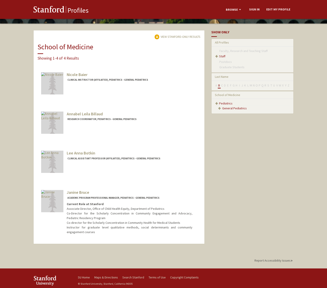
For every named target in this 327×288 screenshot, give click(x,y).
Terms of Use (157, 277)
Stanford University (52, 280)
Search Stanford (133, 277)
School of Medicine (227, 95)
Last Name (221, 77)
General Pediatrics (234, 108)
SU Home (84, 277)
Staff (222, 56)
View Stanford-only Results (180, 37)
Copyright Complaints (184, 277)
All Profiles (222, 42)
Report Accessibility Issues (272, 260)
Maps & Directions (106, 277)
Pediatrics (225, 103)
